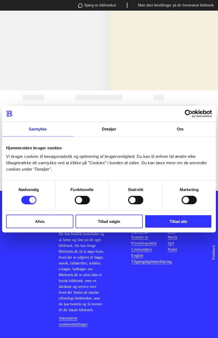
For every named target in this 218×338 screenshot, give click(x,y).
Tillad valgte (109, 221)
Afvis (40, 221)
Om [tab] (180, 129)
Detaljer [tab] (109, 129)
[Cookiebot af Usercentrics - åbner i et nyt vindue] (188, 114)
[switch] (82, 200)
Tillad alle (178, 221)
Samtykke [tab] (38, 129)
